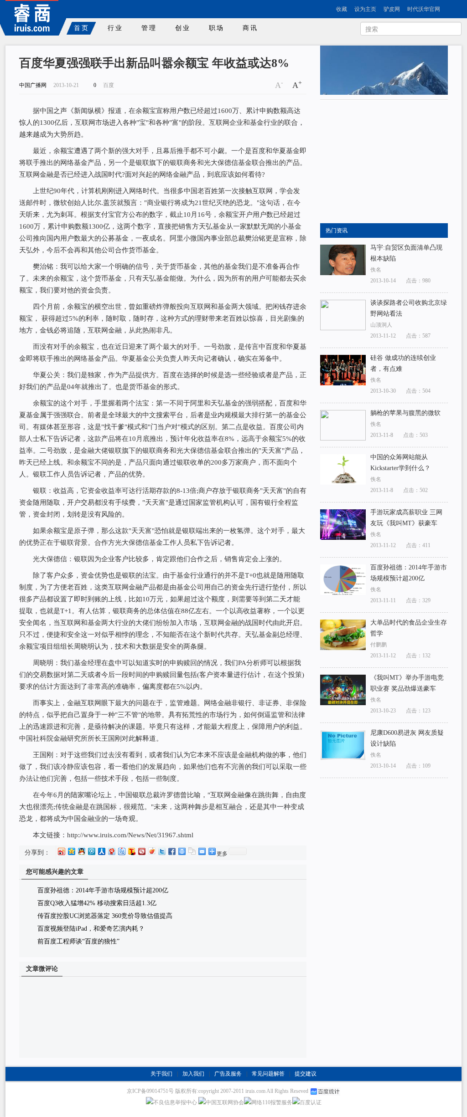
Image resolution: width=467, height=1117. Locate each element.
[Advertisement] (388, 162)
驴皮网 (392, 9)
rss (336, 53)
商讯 (250, 28)
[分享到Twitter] (161, 851)
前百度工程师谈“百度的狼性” (78, 941)
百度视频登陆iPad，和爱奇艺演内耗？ (91, 928)
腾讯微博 (434, 53)
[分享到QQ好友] (81, 851)
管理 (149, 28)
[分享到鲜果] (151, 851)
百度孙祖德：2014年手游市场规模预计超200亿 (102, 890)
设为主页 (365, 9)
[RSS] (450, 9)
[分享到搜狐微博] (131, 851)
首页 (81, 28)
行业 (115, 28)
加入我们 (193, 1074)
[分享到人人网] (101, 851)
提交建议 (306, 1074)
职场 (216, 28)
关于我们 (161, 1074)
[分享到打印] (181, 851)
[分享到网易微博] (111, 851)
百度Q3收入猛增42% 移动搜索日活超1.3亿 (96, 903)
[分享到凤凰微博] (141, 851)
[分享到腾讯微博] (91, 851)
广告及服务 (228, 1074)
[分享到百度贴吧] (121, 851)
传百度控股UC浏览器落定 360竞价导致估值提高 (104, 915)
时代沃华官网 (423, 9)
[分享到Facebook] (171, 851)
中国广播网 (33, 85)
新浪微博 (399, 53)
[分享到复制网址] (192, 851)
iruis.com (255, 1091)
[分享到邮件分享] (202, 851)
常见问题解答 (268, 1074)
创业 (183, 28)
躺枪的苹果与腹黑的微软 (405, 413)
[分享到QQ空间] (71, 851)
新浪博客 (366, 53)
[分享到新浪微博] (61, 851)
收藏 (341, 9)
